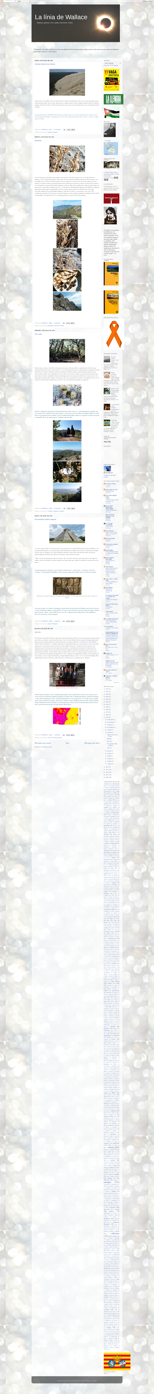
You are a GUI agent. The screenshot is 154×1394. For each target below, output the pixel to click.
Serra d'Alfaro (114, 1263)
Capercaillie (110, 881)
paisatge (115, 1180)
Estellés (110, 983)
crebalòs (116, 926)
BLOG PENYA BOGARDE (110, 558)
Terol (116, 1282)
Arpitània (115, 823)
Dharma (113, 944)
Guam (111, 1023)
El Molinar (114, 961)
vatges (105, 1325)
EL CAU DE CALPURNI (109, 524)
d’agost (109, 730)
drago (110, 954)
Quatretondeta (114, 1226)
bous (111, 859)
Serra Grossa (115, 1266)
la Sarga (114, 1073)
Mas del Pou (114, 1118)
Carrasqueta (114, 884)
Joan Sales (106, 1051)
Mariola (113, 1111)
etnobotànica (106, 987)
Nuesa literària (110, 531)
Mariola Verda (107, 1112)
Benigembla (106, 847)
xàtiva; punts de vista (111, 489)
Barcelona (106, 836)
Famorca (106, 996)
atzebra (116, 830)
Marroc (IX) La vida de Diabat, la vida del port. (111, 533)
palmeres (117, 1186)
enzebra (115, 972)
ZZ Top (106, 1349)
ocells (105, 1171)
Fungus (107, 671)
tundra (110, 1300)
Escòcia (105, 979)
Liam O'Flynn (112, 1084)
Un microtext (109, 607)
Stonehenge (108, 1275)
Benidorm (106, 845)
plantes (62, 325)
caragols (114, 882)
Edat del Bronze (109, 958)
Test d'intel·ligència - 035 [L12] (112, 655)
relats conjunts (113, 1236)
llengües (106, 1093)
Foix (110, 1005)
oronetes (111, 1174)
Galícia (110, 1014)
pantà (115, 1188)
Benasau (112, 841)
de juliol (109, 732)
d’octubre (109, 724)
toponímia (115, 1290)
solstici (118, 1273)
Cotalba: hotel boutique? (112, 599)
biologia (115, 852)
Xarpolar (110, 1338)
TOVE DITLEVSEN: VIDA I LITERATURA (111, 621)
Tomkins (108, 1290)
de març (109, 758)
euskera (115, 989)
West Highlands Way (109, 1335)
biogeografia (107, 852)
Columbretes (116, 906)
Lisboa (105, 1087)
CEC (113, 895)
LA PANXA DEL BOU (112, 619)
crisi (118, 927)
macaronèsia (116, 1098)
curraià (111, 931)
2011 (107, 775)
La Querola (117, 1071)
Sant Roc (108, 1256)
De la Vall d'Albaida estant (111, 496)
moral (116, 1138)
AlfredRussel (109, 473)
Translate (116, 65)
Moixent (105, 1129)
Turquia (115, 1300)
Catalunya (106, 893)
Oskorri (112, 1176)
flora (106, 1005)
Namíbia (105, 1158)
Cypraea (106, 935)
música (111, 1147)
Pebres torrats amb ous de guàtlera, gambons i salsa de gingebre (112, 663)
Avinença (106, 834)
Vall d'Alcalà (113, 1313)
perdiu (107, 1200)
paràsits (107, 1191)
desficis (107, 944)
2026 (107, 689)
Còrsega (111, 915)
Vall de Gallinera (112, 1315)
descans (105, 940)
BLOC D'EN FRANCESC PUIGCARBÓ (109, 507)
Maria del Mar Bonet (114, 1107)
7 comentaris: (57, 735)
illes (108, 1034)
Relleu (105, 1238)
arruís (114, 825)
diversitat (117, 949)
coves (105, 926)
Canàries (106, 877)
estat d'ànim (115, 981)
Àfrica (116, 787)
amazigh (106, 807)
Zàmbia (111, 1347)
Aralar (111, 818)
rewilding (108, 1239)
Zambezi (105, 1347)
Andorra (117, 810)
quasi (36, 654)
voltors (112, 1333)
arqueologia (107, 825)
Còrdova (108, 913)
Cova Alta (115, 924)
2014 (107, 767)
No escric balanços (113, 357)
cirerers (117, 899)
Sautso (107, 1259)
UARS (111, 1304)
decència (106, 936)
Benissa (105, 848)
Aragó (106, 818)
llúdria (109, 1094)
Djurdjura (107, 951)
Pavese (116, 1193)
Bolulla (117, 855)
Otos (117, 1176)
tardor (117, 1279)
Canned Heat (112, 877)
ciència (105, 898)
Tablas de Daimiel (108, 1277)
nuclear (117, 1167)
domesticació (108, 953)
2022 (107, 699)
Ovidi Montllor (108, 1178)
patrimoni (111, 1193)
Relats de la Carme (55, 115)
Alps (110, 803)
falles (110, 994)
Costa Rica (114, 922)
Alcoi (110, 800)
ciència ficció (111, 898)
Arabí (118, 816)
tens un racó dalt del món (111, 645)
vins (110, 1331)
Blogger (95, 1380)
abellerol (105, 785)
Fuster (110, 1012)
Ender (107, 970)
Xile (116, 1340)
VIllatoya (111, 1329)
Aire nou (38, 632)
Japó (117, 1041)
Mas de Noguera (63, 610)
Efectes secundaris (113, 373)
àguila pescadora (107, 791)
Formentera (106, 1008)
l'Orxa (113, 1066)
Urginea (105, 1307)
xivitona (105, 1342)
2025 (107, 691)
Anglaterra (107, 813)
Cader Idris (114, 868)
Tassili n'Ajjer (109, 1281)
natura (113, 1160)
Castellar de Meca (109, 889)
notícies (112, 1167)
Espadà (111, 979)
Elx (118, 967)
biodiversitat (107, 850)
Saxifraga (113, 1259)
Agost (105, 789)
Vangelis (111, 1324)
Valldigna (106, 1322)
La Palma (111, 1071)
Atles (110, 830)
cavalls (115, 893)
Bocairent (117, 854)
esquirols (105, 981)
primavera (107, 1218)
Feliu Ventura (114, 998)
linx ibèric (116, 1085)
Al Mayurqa (110, 794)
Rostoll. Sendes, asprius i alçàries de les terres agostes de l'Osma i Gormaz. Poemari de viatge (112, 571)
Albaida (105, 798)
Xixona (111, 1342)
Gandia (105, 1015)
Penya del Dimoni (107, 1196)
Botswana (106, 859)
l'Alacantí (117, 1060)
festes (105, 1001)
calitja (118, 870)
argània (110, 821)
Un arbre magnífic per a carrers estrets (111, 582)
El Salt (108, 963)
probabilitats (114, 1220)
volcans (107, 1333)
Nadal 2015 (110, 1154)
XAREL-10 (109, 653)
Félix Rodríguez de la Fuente (110, 999)
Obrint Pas (108, 1169)
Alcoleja (117, 800)
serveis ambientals (115, 1268)
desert (106, 942)
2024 (107, 694)
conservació (57, 325)
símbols (110, 1272)
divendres (111, 949)
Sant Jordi (116, 1254)
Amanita (115, 805)
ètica (116, 985)
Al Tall (117, 794)
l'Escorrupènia (107, 1066)
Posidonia (106, 1216)
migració (108, 679)
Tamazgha (106, 1279)
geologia (112, 1019)
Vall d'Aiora (112, 1311)
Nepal (112, 1162)
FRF (117, 1008)
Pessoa (105, 1202)
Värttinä (116, 1324)
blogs (110, 854)
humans (115, 1030)
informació (109, 1037)
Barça (114, 834)
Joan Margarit (107, 1050)
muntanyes (56, 511)
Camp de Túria (107, 875)
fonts (116, 1006)
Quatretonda (106, 1226)
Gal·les (116, 1014)
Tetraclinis (114, 1284)
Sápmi (105, 1257)
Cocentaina (112, 902)
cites (106, 900)
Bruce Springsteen (108, 863)
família (115, 994)
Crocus (108, 929)
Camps (115, 875)
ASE (110, 827)
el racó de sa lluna (110, 484)
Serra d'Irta (115, 1265)
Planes (107, 1207)
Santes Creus (115, 1256)
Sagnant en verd (110, 661)
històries (106, 1028)
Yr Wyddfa (114, 1345)
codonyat (108, 904)
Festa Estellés (109, 550)
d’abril (109, 756)
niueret (110, 1165)
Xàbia (105, 1338)
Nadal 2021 (108, 1156)
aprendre (113, 816)
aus (110, 832)
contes (116, 909)
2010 (107, 777)
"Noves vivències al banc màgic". (112, 613)
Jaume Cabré (107, 1043)
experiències (109, 992)
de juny (109, 751)
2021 (107, 702)
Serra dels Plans (107, 1266)
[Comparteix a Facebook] (72, 130)
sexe (106, 1270)
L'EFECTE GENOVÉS (111, 510)
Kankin (93, 548)
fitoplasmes (110, 1003)
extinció (116, 992)
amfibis (105, 809)
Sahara (106, 1247)
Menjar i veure (115, 388)
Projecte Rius (107, 1222)
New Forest (111, 1163)
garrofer (117, 1015)
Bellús (107, 841)
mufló (115, 1141)
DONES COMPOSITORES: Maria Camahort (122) (112, 499)
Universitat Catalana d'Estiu (110, 1306)
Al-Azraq (115, 796)
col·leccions (107, 906)
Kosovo (105, 1060)
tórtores (116, 1291)
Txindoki (106, 1304)
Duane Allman (116, 954)
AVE (116, 832)
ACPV (111, 787)
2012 (107, 772)
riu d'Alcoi (114, 1240)
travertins (112, 1299)
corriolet (115, 913)
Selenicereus (110, 1261)
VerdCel (113, 1325)
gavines (116, 1017)
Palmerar (111, 1186)
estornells (109, 985)
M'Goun (110, 1098)
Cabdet (115, 864)
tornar (105, 1291)
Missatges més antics (92, 743)
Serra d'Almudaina (107, 1265)
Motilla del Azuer (115, 1139)
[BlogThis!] (69, 130)
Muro (105, 1147)
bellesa (118, 839)
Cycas (116, 933)
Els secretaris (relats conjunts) (45, 519)
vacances (107, 1310)
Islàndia (105, 1041)
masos (105, 1120)
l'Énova (115, 1064)
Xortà (110, 1344)
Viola (114, 1331)
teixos (105, 1282)
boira (106, 856)
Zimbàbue (117, 1347)
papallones (106, 1189)
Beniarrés (107, 843)
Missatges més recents (43, 743)
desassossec (112, 938)
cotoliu (109, 924)
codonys (115, 904)
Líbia (118, 1084)
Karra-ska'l (114, 1057)
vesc (118, 1325)
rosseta (105, 1245)
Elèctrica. (108, 519)
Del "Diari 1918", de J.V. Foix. (112, 648)
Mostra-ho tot (116, 682)
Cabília (105, 866)
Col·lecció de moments (112, 544)
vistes (118, 1331)
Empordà (117, 969)
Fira (105, 1003)
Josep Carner (116, 1053)
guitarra (116, 1023)
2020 (107, 704)
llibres (114, 1093)
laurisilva (114, 1082)
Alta (113, 803)
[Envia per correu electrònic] (67, 130)
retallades (117, 1238)
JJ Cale (109, 1048)
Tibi (111, 1286)
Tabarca (115, 1275)
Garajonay (111, 1015)
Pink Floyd (110, 1204)
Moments (38, 140)
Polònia (115, 1213)
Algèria (105, 803)
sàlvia (108, 1250)
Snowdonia (106, 1273)
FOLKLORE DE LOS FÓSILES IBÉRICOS (112, 633)
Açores (106, 787)
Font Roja (50, 511)
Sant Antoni (116, 1252)
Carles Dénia (106, 884)
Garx (107, 1017)
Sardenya (117, 1257)
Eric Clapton (114, 974)
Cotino (105, 924)
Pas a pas (38, 334)
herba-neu (115, 1024)
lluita (118, 1095)
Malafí (107, 1102)
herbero (105, 1026)
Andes (112, 811)
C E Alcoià (109, 865)
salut (118, 1249)
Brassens (116, 859)
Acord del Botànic (92, 642)
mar (112, 1105)
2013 (107, 769)
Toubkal (105, 1295)
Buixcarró (117, 863)
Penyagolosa (108, 1198)
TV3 (105, 1302)
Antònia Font (116, 814)
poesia (117, 1209)
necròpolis (106, 1162)
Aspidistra (106, 829)
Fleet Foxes (117, 1003)
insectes (115, 1037)
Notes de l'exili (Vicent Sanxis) (112, 604)
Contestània (106, 911)
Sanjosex (111, 1252)
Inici (67, 743)
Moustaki (108, 1141)
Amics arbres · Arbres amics (112, 579)
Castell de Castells (108, 888)
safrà (118, 1245)
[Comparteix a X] (71, 130)
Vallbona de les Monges (111, 1320)
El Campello (116, 960)
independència (107, 1035)
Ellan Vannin (106, 965)
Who (117, 1335)
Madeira (117, 1100)
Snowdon (116, 1272)
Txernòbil (116, 1302)
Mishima (117, 1125)
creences (113, 927)
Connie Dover (114, 907)
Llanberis (106, 1089)
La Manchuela (113, 1069)
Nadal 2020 (117, 1154)
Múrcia (110, 1145)
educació (105, 960)
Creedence (106, 927)
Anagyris (117, 809)
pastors (105, 1193)
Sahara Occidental (114, 1247)
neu (116, 1162)
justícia (112, 1055)
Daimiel (111, 934)
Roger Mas (117, 1241)
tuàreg (105, 1300)
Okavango (106, 1172)
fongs (118, 1005)
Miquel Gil (111, 1125)
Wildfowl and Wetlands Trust (110, 1336)
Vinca (106, 1331)
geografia (106, 1019)
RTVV (109, 1245)
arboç (105, 820)
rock (110, 1241)
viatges (108, 1327)
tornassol (110, 1291)
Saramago (111, 1257)
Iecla (114, 1032)
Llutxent (108, 1096)
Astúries (105, 830)
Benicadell (50, 325)
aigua (118, 791)
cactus (105, 868)
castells (105, 891)
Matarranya (111, 1120)
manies (117, 1103)
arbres (110, 820)
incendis (115, 1034)
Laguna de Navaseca (108, 1078)
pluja (105, 1209)
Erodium (105, 976)
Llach (110, 1087)
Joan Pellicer (115, 1050)
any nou (107, 816)
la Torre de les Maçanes (114, 1075)
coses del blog (108, 918)
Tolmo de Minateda (115, 1288)
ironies (113, 1039)
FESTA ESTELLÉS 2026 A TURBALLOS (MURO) (112, 552)
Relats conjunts (54, 570)
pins (116, 1204)
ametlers (115, 807)
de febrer (109, 761)
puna (116, 1224)
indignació (116, 1035)
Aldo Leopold (109, 802)
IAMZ (105, 1032)
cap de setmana (112, 879)
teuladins (106, 1286)
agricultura (115, 789)
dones (113, 953)
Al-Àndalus (108, 796)
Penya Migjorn (116, 1196)
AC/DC (117, 785)
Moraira (110, 1137)
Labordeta (115, 1076)
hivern (114, 1028)
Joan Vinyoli (112, 1051)
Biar (117, 848)
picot (105, 1204)
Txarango (110, 1302)
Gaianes (105, 1014)
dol (118, 951)
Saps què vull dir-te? (111, 670)
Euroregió (115, 987)
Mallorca (106, 1103)
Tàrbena (112, 1279)
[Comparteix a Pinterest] (74, 130)
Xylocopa (106, 1345)
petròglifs (110, 1202)
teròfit (87, 177)
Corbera (117, 911)
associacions (114, 829)
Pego (110, 1195)
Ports (116, 1215)
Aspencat (115, 827)
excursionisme (115, 990)
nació (112, 1149)
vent (109, 1325)
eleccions (114, 963)
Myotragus (106, 1149)
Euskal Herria (107, 989)
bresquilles (106, 861)
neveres (105, 1163)
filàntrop (111, 1001)
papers (118, 1189)
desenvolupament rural (114, 940)
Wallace (117, 1333)
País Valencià (54, 737)
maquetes (107, 1105)
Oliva (112, 1172)
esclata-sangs (114, 978)
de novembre (110, 722)
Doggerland (113, 951)
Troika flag (114, 420)
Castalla (116, 886)
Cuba (115, 929)
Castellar (117, 888)
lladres (115, 1087)
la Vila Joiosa (108, 1076)
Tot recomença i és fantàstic (110, 561)
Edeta (116, 958)
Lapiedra (117, 1080)
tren (117, 1299)
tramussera (115, 1297)
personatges (114, 1200)
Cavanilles (106, 895)
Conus (112, 911)
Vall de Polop (116, 1317)
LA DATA (108, 485)
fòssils (112, 1008)
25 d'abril (106, 784)
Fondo (114, 1005)
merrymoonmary (76, 1380)
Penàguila (116, 1195)
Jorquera (110, 1053)
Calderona (113, 870)
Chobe (116, 897)
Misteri (107, 1127)
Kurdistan (111, 1060)
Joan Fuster (115, 1048)
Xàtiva (111, 1340)
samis (112, 1250)
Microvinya (114, 1123)
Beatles (112, 840)
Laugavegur (107, 1082)
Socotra (112, 1274)
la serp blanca (109, 626)
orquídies (117, 1174)
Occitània (115, 1169)
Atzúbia (105, 832)
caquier (107, 882)
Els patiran (108, 540)
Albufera (111, 798)
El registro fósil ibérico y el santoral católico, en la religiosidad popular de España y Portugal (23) (112, 637)
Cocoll (118, 902)
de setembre (110, 727)
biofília (115, 850)
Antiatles (109, 814)
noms (115, 1165)
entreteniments (107, 972)
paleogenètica (106, 1184)
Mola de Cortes (112, 1129)
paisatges (61, 511)
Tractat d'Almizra (113, 1295)
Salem (113, 1248)
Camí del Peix (114, 872)
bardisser (112, 836)
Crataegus (110, 926)
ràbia (105, 1227)
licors (106, 1085)
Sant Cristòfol (108, 1254)
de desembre (110, 719)
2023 (107, 696)
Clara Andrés (111, 900)
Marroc (112, 1116)
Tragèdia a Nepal (110, 491)
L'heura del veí (109, 545)
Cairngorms (106, 870)
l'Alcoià (107, 1062)
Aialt (114, 791)
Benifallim (114, 845)
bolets (111, 856)
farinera (116, 996)
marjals (111, 1114)
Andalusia (107, 810)
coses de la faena (112, 917)
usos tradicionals (114, 1308)
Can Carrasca (109, 567)
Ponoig (105, 1215)
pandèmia (108, 1188)
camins (105, 874)
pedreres (105, 1195)
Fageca (105, 994)
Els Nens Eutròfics (112, 967)
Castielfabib (114, 891)
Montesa (105, 1136)
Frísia (105, 1010)
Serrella (106, 1268)
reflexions (115, 1233)
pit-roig (112, 1206)
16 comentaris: (57, 129)
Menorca (106, 1123)
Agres (109, 789)
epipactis (105, 974)
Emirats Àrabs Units (109, 969)
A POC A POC (109, 526)
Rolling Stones (108, 1243)
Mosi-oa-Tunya (107, 1139)
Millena (105, 1125)
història (113, 1026)
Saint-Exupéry (107, 1248)
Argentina (117, 822)
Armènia (108, 823)
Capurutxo (117, 881)
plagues (117, 1205)
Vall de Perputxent (107, 1316)
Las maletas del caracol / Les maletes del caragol (112, 596)
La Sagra (107, 1073)
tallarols (115, 1277)
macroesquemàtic (109, 1100)
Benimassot (114, 847)
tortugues (106, 1293)
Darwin (116, 934)
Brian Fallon (114, 861)
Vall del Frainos (116, 1318)
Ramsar (111, 1229)
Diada (112, 947)
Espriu (116, 979)
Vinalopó (117, 1329)
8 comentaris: (57, 621)
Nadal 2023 (115, 1156)
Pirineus (106, 1206)
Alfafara (116, 802)
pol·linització (107, 1213)
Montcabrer (113, 1134)
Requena (110, 1238)
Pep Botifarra (116, 1198)
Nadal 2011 (111, 1151)
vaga (116, 1309)
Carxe (111, 886)
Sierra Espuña (112, 1270)
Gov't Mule (106, 1023)
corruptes (106, 915)
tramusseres (67, 187)
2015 (107, 717)
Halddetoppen (107, 1024)
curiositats (106, 931)
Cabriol (116, 866)
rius (105, 1241)
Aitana (115, 793)
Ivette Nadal (111, 1041)
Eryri (111, 976)
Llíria (105, 1094)
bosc (107, 857)
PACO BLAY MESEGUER (109, 590)
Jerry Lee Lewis (111, 1046)
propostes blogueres (53, 132)
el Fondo (107, 961)
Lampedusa (111, 1080)
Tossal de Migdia (114, 1293)
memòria (114, 1121)
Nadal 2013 (111, 1153)
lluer (114, 1094)
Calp (107, 872)
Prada (115, 1216)
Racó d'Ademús (111, 1227)
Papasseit (112, 1189)
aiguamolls (108, 793)
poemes (111, 1209)
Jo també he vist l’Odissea (112, 628)
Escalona (105, 978)
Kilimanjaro (106, 1059)
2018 (107, 709)
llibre (39, 181)
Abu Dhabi (111, 785)
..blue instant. (109, 611)
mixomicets (114, 1127)
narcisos (111, 1158)
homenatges (107, 1030)
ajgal (105, 794)
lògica (113, 1096)
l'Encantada (106, 1064)
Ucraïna (116, 1304)
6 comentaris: (57, 323)
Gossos (116, 1021)
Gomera (111, 1021)
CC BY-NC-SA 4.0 (109, 178)
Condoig (107, 907)
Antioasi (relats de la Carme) (45, 64)
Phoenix (116, 1202)
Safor (114, 1245)
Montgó (111, 1136)
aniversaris (115, 813)
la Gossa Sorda (113, 1068)
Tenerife (110, 1282)
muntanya (106, 1143)
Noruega (106, 1167)
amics (110, 809)
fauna (105, 998)
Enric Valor (114, 970)
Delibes (111, 936)
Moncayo (115, 1130)
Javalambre (106, 1044)
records (117, 1231)
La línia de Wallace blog (110, 172)
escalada (116, 976)
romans (116, 1243)
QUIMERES (109, 588)
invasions (106, 1039)
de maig (109, 753)
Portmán (111, 1215)
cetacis (110, 897)
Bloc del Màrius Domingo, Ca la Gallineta (110, 516)
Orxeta (107, 1176)
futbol (116, 1012)
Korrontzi (115, 1059)
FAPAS (111, 996)
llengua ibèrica (114, 1091)
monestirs (113, 1132)
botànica (114, 857)
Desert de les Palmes (114, 942)
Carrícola (106, 886)
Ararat (116, 818)
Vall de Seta (108, 1318)
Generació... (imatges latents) (111, 676)
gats (111, 1017)
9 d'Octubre (114, 784)
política (60, 737)
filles (116, 1001)
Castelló (116, 889)
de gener (109, 764)
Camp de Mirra (114, 873)
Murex (116, 1145)
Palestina (105, 1186)
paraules (114, 1191)
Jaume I (115, 1043)
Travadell (106, 1299)
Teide (116, 1281)
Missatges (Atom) (47, 747)
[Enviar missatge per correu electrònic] (64, 129)
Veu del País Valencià (73, 687)
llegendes (112, 1089)
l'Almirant (115, 1062)
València (106, 1311)
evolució (106, 990)
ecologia (114, 956)
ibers (109, 1032)
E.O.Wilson (107, 956)
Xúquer (115, 1343)
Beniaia (117, 841)
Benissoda (111, 848)
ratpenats (111, 1231)
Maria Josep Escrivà (110, 1109)
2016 (107, 715)
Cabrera (110, 866)
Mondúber (106, 1132)
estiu (49, 737)
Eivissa (110, 960)
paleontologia (114, 1184)
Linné (110, 1085)
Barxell (111, 838)
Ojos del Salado (113, 1171)
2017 (107, 712)
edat (118, 956)
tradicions (106, 1297)
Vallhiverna (112, 1322)
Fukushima (111, 1010)
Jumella (107, 1055)
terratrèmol (106, 1284)
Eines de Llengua (110, 538)
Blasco (105, 854)
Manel (112, 1103)
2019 (107, 707)
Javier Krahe (112, 1044)
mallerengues (114, 1102)
